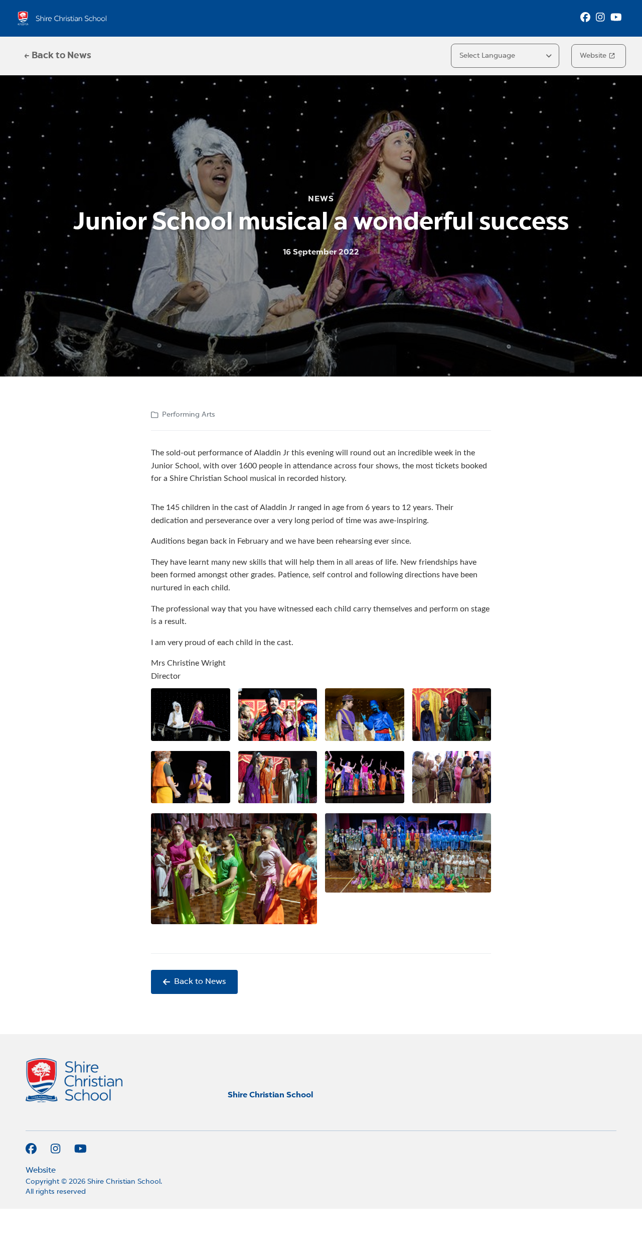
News (321, 199)
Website (593, 55)
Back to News (200, 982)
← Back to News (57, 55)
